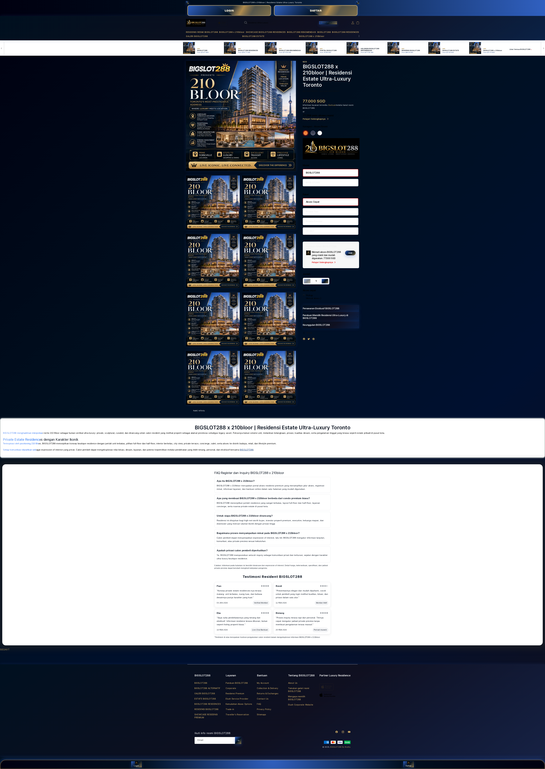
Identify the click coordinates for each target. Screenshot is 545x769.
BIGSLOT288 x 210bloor (232, 32)
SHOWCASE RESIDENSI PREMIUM (206, 716)
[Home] (196, 23)
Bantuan (332, 105)
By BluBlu (346, 747)
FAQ (259, 704)
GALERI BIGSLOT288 (197, 36)
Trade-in (230, 709)
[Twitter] (309, 340)
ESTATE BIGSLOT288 (205, 699)
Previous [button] (187, 2)
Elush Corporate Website (300, 705)
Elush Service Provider (237, 699)
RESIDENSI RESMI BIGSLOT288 (202, 32)
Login (136, 766)
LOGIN (229, 10)
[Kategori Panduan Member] (319, 133)
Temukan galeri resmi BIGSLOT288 (298, 689)
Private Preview (314, 221)
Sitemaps (261, 714)
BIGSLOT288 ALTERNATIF (207, 688)
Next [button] (357, 2)
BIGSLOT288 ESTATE (253, 36)
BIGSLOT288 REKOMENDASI (301, 32)
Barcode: (324, 91)
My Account (263, 683)
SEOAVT (5, 649)
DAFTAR (316, 10)
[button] (202, 32)
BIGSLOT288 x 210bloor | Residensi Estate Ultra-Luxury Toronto (272, 3)
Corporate (231, 688)
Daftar (409, 766)
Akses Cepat (312, 202)
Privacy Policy (264, 709)
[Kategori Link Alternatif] (313, 133)
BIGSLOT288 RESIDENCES (345, 32)
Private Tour (312, 211)
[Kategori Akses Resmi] (305, 133)
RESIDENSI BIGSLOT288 (206, 709)
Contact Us (263, 699)
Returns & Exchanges (267, 693)
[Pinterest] (314, 340)
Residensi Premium (235, 693)
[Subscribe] (238, 740)
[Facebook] (305, 340)
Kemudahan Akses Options (239, 704)
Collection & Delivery (267, 688)
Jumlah (306, 274)
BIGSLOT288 (324, 32)
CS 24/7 (310, 231)
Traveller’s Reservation (237, 714)
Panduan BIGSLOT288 (237, 683)
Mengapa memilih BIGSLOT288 (296, 698)
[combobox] (273, 22)
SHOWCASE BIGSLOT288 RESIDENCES (266, 32)
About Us (292, 683)
